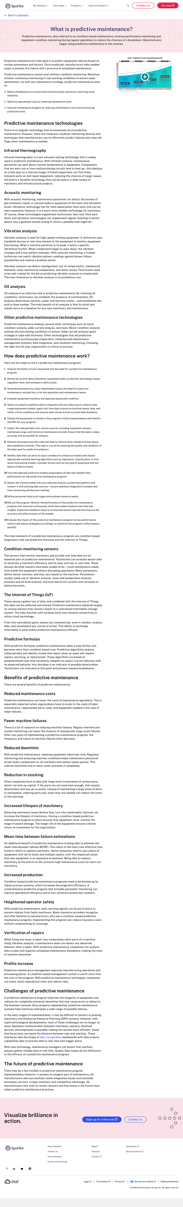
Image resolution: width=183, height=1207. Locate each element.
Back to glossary (16, 15)
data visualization (50, 1037)
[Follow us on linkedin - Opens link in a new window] (13, 1168)
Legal (86, 1181)
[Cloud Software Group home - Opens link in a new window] (12, 1181)
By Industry (39, 5)
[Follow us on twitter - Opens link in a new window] (6, 1168)
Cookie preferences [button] (169, 1181)
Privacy (118, 1181)
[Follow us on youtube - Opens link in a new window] (21, 1168)
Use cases (58, 5)
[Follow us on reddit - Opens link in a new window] (29, 1168)
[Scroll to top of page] (176, 1199)
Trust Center (102, 1181)
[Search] (128, 3)
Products (76, 5)
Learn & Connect (97, 5)
